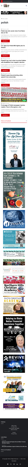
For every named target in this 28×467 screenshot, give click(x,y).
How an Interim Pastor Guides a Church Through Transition (15, 1)
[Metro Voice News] (6, 5)
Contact (14, 432)
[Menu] (1, 6)
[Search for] (26, 6)
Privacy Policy (14, 433)
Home (3, 18)
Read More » (5, 40)
